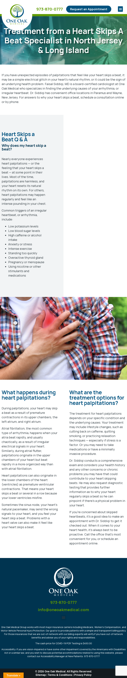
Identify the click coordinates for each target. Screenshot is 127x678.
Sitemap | (42, 675)
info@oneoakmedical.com (63, 609)
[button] (120, 9)
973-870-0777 (49, 9)
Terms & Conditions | (61, 675)
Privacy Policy (82, 675)
